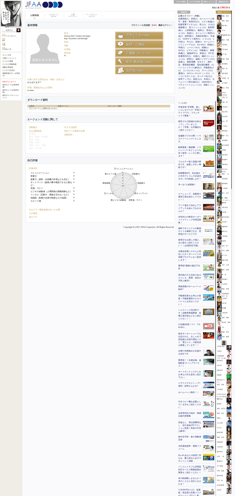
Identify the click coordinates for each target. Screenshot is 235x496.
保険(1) (205, 47)
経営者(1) (189, 36)
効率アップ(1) (184, 79)
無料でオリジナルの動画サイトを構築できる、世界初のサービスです (189, 231)
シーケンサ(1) (193, 47)
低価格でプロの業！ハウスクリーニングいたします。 (189, 139)
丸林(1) (196, 56)
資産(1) (181, 62)
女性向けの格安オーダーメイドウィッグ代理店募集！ (189, 220)
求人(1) (202, 24)
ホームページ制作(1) (205, 33)
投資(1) (190, 33)
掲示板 (54, 15)
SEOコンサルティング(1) (198, 73)
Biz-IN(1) (201, 44)
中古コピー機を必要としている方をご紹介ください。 (189, 404)
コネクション (73, 15)
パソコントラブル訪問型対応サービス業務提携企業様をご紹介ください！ (189, 470)
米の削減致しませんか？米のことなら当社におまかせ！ (189, 481)
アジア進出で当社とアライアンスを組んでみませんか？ (189, 208)
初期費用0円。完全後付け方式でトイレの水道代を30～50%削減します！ (189, 176)
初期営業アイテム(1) (187, 24)
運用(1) (181, 73)
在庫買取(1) (183, 19)
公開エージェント (9, 58)
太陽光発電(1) (202, 36)
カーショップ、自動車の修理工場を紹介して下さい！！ (189, 197)
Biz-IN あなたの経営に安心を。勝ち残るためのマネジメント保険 (189, 458)
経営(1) (190, 59)
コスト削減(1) (207, 21)
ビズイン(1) (192, 50)
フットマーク (92, 15)
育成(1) (209, 30)
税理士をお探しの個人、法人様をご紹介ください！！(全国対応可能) (189, 243)
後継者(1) (182, 27)
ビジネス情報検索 (9, 64)
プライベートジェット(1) (189, 85)
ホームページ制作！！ (188, 392)
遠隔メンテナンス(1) (205, 59)
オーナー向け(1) (204, 76)
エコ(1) (181, 33)
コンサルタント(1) (191, 70)
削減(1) (211, 44)
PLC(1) (190, 42)
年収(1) (207, 79)
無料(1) (201, 30)
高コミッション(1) (197, 27)
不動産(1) (203, 50)
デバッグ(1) (207, 70)
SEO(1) (181, 50)
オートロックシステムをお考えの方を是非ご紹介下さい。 (189, 374)
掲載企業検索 (7, 67)
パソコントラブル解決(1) (189, 67)
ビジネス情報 (7, 61)
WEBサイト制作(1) (191, 39)
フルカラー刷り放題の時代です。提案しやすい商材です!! (189, 164)
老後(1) (198, 42)
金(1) (180, 36)
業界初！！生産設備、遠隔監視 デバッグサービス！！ (189, 363)
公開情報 (35, 15)
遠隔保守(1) (192, 53)
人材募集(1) (190, 30)
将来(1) (203, 53)
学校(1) (181, 47)
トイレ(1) (206, 39)
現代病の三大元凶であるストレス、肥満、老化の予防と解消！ (189, 278)
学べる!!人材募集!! (186, 184)
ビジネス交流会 (8, 70)
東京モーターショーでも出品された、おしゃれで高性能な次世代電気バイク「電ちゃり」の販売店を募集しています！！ (189, 339)
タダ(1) (211, 24)
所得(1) (194, 19)
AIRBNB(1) (206, 82)
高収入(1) (197, 79)
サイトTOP (6, 55)
